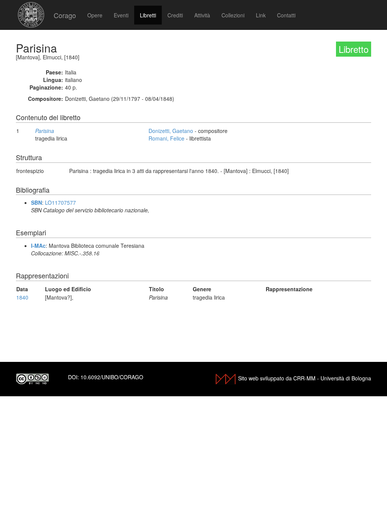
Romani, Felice (166, 138)
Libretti (148, 15)
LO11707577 (60, 202)
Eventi (121, 15)
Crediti (175, 15)
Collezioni (233, 15)
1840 (22, 297)
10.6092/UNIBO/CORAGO (111, 377)
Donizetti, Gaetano (171, 130)
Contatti (286, 15)
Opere (94, 15)
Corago (65, 15)
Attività (202, 15)
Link (261, 15)
